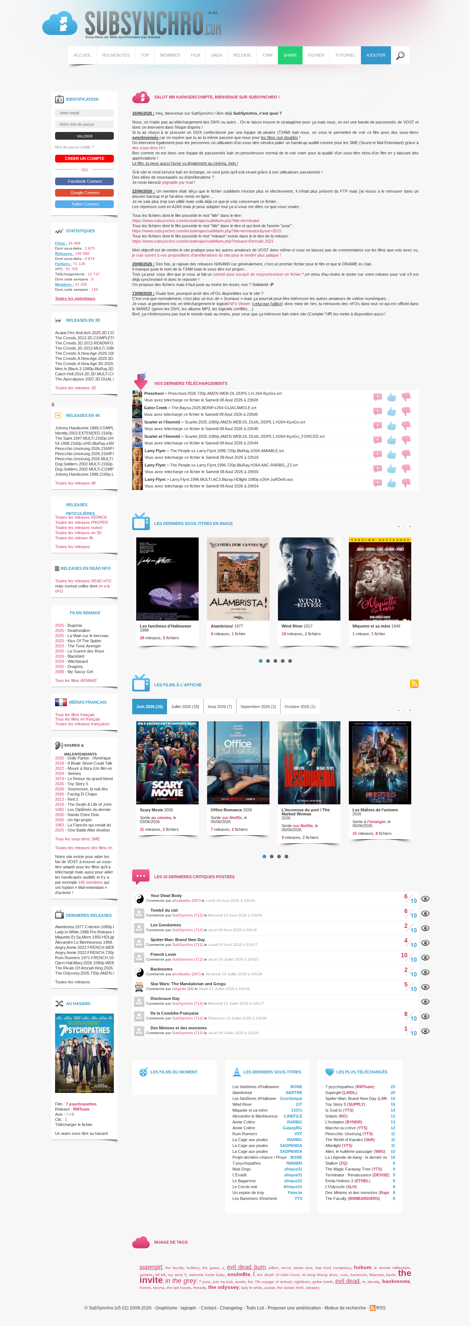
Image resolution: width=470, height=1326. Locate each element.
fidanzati (376, 1275)
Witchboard (78, 661)
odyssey (312, 1288)
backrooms (396, 1281)
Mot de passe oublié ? (74, 147)
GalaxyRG (292, 1128)
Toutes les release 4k (74, 538)
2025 (59, 625)
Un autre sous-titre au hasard (81, 1133)
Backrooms (162, 969)
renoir (286, 1268)
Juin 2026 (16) (149, 706)
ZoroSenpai (291, 1098)
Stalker (331, 1163)
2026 (59, 784)
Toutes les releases (75, 388)
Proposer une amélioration (294, 1308)
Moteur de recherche (345, 1308)
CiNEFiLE (293, 1116)
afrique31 (293, 1169)
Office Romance (226, 810)
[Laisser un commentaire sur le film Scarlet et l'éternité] (377, 426)
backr (390, 1275)
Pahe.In (295, 1192)
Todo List (255, 1308)
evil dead (347, 1281)
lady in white (251, 1288)
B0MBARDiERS (364, 1198)
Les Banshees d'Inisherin (254, 1198)
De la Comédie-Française (175, 1013)
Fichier (316, 55)
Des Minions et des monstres (179, 1028)
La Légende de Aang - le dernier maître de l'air (366, 1157)
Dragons (75, 666)
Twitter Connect (84, 204)
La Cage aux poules (250, 1139)
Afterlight (333, 1145)
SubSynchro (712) (187, 915)
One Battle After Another (89, 830)
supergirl (151, 1267)
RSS (414, 684)
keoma (158, 1288)
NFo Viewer (239, 303)
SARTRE (294, 1092)
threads (199, 1288)
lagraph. (189, 1308)
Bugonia (75, 625)
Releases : (64, 253)
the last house (179, 1288)
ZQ (343, 1163)
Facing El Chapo (82, 794)
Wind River (292, 626)
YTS (298, 1198)
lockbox (193, 1268)
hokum (362, 1267)
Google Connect (84, 192)
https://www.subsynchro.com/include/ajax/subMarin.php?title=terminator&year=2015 (206, 231)
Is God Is (333, 1110)
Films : (61, 243)
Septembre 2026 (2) (258, 706)
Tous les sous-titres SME (77, 839)
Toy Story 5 (335, 1104)
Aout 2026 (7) (220, 706)
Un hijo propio (80, 820)
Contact (208, 1308)
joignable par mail (177, 182)
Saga (216, 55)
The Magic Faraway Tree (347, 1169)
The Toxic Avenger (84, 646)
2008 (59, 671)
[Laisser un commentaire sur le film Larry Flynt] (377, 454)
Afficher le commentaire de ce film (425, 899)
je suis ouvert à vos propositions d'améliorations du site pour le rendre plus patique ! (206, 255)
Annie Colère (243, 1122)
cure (344, 1275)
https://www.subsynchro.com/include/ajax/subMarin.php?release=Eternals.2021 (203, 241)
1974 (59, 778)
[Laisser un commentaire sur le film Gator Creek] (377, 411)
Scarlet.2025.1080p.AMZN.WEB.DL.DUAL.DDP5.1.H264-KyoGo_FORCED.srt (255, 436)
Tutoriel (345, 55)
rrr (363, 1282)
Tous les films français (75, 714)
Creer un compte (84, 158)
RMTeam (365, 1086)
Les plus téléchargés (361, 1072)
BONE (296, 1086)
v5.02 (129, 25)
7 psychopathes (246, 1163)
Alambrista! (222, 626)
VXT (298, 1134)
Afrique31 (292, 1186)
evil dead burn (246, 1267)
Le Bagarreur (244, 1181)
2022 (59, 768)
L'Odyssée (335, 1186)
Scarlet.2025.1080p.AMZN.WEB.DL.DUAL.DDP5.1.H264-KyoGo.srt (245, 422)
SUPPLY (356, 1104)
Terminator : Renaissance (348, 1175)
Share (290, 55)
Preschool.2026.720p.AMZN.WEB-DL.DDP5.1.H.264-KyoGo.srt (225, 393)
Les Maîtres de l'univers (375, 810)
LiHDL (350, 1092)
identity (374, 1282)
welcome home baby (207, 1275)
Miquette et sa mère (371, 626)
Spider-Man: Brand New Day (178, 939)
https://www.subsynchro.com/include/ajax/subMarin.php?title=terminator (196, 220)
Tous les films (76, 680)
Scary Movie (151, 810)
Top (145, 55)
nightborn (302, 1282)
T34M (267, 55)
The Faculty (336, 1198)
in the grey (180, 1280)
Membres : (64, 284)
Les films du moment (174, 1072)
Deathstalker (79, 630)
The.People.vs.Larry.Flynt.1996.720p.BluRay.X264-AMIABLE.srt (227, 450)
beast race (303, 1268)
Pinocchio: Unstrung (343, 1134)
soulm (240, 1282)
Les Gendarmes (166, 925)
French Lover (163, 954)
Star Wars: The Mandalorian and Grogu (188, 984)
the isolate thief (290, 1288)
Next (409, 526)
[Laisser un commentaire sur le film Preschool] (377, 397)
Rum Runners (244, 1134)
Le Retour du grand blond (90, 778)
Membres (170, 55)
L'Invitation (334, 1122)
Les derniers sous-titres (272, 1072)
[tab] (149, 706)
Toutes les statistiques (75, 298)
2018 (59, 763)
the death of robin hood (278, 1275)
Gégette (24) (183, 989)
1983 (59, 825)
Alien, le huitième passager (349, 1151)
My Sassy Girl (80, 671)
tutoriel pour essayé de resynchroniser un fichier (257, 274)
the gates (210, 1268)
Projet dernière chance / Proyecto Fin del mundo (275, 1157)
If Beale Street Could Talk (90, 763)
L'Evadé (239, 1175)
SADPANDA (291, 1145)
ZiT (299, 1104)
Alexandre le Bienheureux (255, 1116)
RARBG (294, 1122)
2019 (59, 656)
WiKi (379, 1151)
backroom (358, 1275)
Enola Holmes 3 (339, 1181)
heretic (145, 1288)
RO (343, 1116)
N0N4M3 (294, 1163)
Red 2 (73, 799)
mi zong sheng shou (319, 1275)
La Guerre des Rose (86, 651)
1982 (59, 809)
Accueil (82, 55)
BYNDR (354, 1122)
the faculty (174, 1268)
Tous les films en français (77, 719)
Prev (398, 526)
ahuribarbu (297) (186, 900)
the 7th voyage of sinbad (270, 1282)
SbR (369, 1139)
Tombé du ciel (164, 910)
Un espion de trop (248, 1192)
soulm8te (238, 1274)
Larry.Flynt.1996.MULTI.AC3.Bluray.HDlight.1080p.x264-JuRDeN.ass (231, 479)
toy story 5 (177, 1275)
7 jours (205, 1282)
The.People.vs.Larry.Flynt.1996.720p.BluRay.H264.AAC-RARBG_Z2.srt (234, 465)
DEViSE (381, 1175)
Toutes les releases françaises (82, 724)
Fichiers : (63, 264)
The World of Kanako (344, 1139)
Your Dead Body (166, 895)
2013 (59, 799)
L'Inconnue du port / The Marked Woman (306, 812)
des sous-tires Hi (147, 148)
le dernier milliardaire (392, 1268)
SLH (351, 1186)
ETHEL (362, 1181)
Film (195, 55)
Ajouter (376, 55)
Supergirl (333, 1092)
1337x (296, 1110)
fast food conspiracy (333, 1268)
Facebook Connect (84, 181)
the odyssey (223, 1287)
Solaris (331, 1116)
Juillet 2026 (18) (185, 706)
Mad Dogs (241, 1169)
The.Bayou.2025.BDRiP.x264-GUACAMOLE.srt (213, 407)
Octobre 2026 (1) (300, 706)
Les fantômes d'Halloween (165, 626)
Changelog (231, 1308)
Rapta (385, 1192)
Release (242, 55)
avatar (269, 1288)
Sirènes (74, 773)
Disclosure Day (165, 998)
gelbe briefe (322, 1282)
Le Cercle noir (244, 1186)
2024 (59, 661)
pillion (273, 1268)
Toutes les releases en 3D (78, 532)
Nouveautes (116, 55)
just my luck (223, 1282)
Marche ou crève (340, 1128)
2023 (59, 646)
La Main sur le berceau (88, 635)
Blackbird (76, 656)
